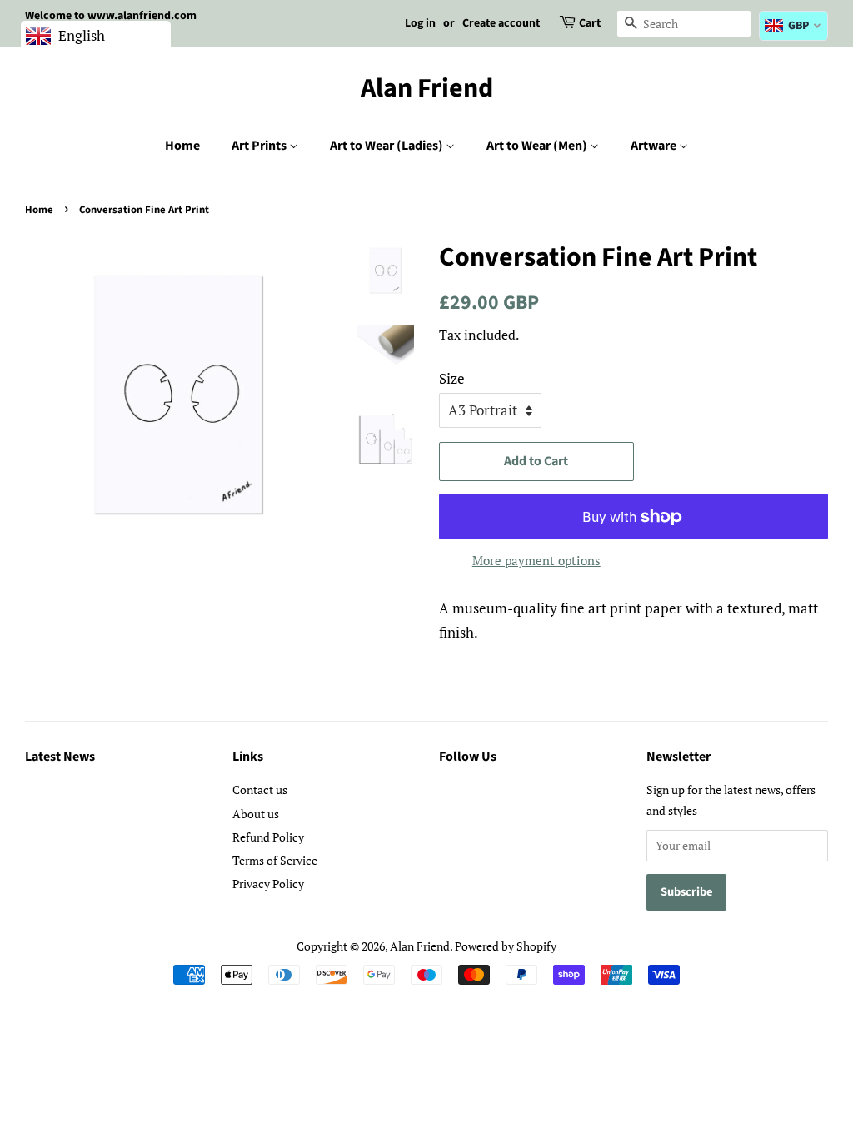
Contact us (259, 789)
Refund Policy (268, 837)
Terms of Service (274, 860)
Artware (655, 146)
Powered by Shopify (505, 946)
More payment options (536, 560)
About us (255, 814)
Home (182, 146)
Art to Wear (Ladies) (388, 146)
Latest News (60, 756)
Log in (420, 23)
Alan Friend (427, 88)
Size (452, 378)
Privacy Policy (268, 883)
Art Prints (260, 146)
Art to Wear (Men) (538, 146)
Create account (501, 23)
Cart (590, 23)
